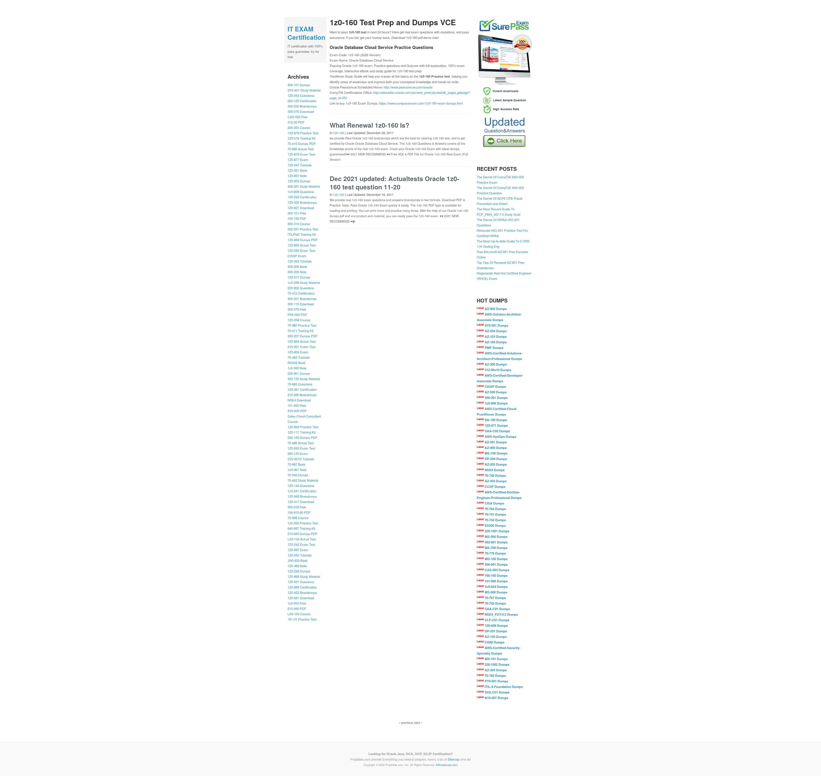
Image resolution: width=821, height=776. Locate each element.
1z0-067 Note (297, 469)
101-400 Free (297, 405)
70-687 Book (296, 464)
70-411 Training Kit (300, 330)
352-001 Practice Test (303, 229)
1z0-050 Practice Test (303, 523)
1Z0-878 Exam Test (301, 154)
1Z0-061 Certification (302, 389)
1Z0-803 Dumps (299, 181)
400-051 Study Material (304, 186)
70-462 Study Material (303, 480)
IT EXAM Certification (306, 33)
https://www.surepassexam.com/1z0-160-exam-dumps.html (421, 103)
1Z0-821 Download (301, 207)
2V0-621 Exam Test (301, 346)
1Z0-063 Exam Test (301, 448)
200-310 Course (299, 223)
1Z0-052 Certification (302, 197)
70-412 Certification (301, 293)
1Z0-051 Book (297, 170)
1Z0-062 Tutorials (300, 261)
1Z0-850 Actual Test (302, 245)
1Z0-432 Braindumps (302, 592)
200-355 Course (299, 127)
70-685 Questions (300, 384)
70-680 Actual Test (301, 149)
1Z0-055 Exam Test (301, 250)
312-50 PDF (296, 122)
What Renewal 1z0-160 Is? (369, 125)
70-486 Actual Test (301, 443)
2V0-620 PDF (297, 411)
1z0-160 (338, 133)
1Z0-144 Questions (301, 485)
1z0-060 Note (297, 368)
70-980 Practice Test (302, 325)
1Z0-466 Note (297, 566)
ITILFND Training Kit (302, 234)
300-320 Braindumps (302, 106)
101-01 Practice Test (302, 619)
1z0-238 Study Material (304, 282)
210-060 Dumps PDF (302, 533)
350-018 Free (297, 507)
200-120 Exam (298, 453)
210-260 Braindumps (302, 394)
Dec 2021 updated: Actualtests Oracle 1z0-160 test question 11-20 (394, 182)
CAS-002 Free (297, 117)
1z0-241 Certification (302, 491)
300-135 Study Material (304, 378)
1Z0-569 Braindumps (302, 496)
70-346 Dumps (298, 475)
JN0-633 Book (298, 560)
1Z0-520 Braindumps (302, 202)
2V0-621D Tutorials (301, 459)
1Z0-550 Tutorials (300, 555)
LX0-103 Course (299, 614)
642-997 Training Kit (301, 528)
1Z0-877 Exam (298, 159)
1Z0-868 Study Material (304, 576)
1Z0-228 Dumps (299, 571)
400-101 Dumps (299, 85)
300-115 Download (301, 304)
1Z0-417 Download (301, 501)
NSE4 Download (299, 400)
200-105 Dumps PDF (302, 437)
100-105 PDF (297, 218)
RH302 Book (297, 362)
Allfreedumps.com (447, 765)
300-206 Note (297, 272)
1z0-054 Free (297, 603)
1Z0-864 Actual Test (302, 341)
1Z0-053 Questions (301, 95)
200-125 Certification (302, 101)
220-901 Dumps (299, 373)
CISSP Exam (297, 256)
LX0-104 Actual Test (302, 539)
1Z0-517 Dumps (299, 277)
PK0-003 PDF (297, 314)
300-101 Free (297, 213)
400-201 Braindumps (302, 298)
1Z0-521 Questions (301, 582)
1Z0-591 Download (301, 598)
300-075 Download (301, 111)
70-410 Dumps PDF (302, 143)
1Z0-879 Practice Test (303, 133)
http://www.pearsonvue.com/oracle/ (408, 87)
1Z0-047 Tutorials (300, 165)
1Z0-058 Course (299, 320)
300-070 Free (297, 309)
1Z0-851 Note (297, 175)
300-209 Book (297, 266)
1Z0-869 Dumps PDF (302, 240)
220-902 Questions (301, 288)
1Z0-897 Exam (298, 549)
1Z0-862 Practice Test (303, 427)
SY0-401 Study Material (304, 90)
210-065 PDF (297, 608)
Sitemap (453, 759)
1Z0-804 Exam (298, 352)
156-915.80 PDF (299, 512)
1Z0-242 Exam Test (301, 544)
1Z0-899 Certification (302, 587)
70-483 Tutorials (299, 357)
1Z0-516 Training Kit (301, 138)
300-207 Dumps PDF (302, 336)
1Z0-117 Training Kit (301, 432)
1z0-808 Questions (301, 191)
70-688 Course (298, 517)
